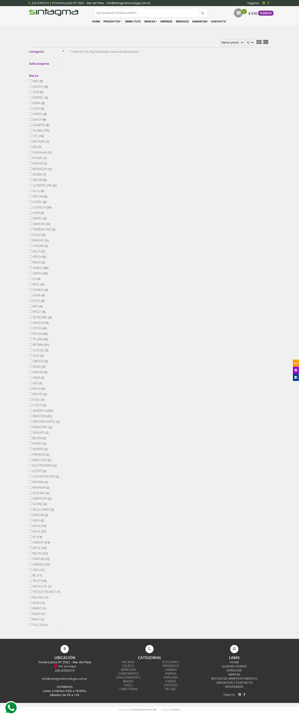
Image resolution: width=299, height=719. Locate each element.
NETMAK (40, 345)
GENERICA (42, 410)
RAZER (38, 614)
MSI (36, 147)
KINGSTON (42, 416)
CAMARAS (171, 670)
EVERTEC (40, 97)
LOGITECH (42, 207)
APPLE (39, 548)
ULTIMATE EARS (44, 185)
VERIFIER (40, 449)
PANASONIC (42, 427)
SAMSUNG (41, 224)
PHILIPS (39, 443)
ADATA (38, 603)
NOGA (39, 526)
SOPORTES (171, 685)
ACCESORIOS (170, 662)
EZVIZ (38, 301)
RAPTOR (39, 163)
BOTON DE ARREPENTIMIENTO (234, 678)
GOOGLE (40, 350)
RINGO (38, 262)
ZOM (37, 92)
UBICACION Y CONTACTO (234, 682)
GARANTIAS (199, 21)
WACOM (39, 196)
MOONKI (40, 482)
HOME (96, 21)
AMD (37, 81)
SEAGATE (40, 432)
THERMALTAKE (43, 229)
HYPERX (39, 114)
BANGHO (40, 240)
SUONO (39, 504)
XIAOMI (39, 174)
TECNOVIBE (42, 317)
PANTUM (41, 559)
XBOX (38, 520)
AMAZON (40, 323)
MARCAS (149, 21)
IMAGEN (128, 681)
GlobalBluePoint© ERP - (140, 709)
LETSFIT (39, 471)
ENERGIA (170, 673)
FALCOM (40, 625)
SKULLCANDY (43, 509)
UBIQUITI (40, 361)
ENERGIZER (41, 498)
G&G (38, 570)
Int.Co (38, 191)
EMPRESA (166, 21)
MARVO (39, 608)
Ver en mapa (67, 666)
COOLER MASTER (45, 476)
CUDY (38, 108)
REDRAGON (42, 169)
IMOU (38, 619)
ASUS (38, 356)
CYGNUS (40, 290)
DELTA (38, 251)
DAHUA (39, 119)
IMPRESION (128, 670)
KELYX (39, 531)
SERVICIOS (182, 21)
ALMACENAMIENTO (128, 677)
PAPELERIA (170, 677)
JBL (37, 575)
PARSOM (40, 515)
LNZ (37, 383)
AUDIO (128, 685)
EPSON (40, 334)
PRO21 (39, 312)
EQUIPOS (128, 666)
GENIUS (40, 268)
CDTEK (39, 328)
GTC (38, 136)
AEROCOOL (42, 586)
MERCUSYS (41, 460)
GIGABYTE (40, 125)
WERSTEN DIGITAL (46, 421)
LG (36, 279)
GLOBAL (40, 130)
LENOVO (40, 86)
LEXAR (38, 295)
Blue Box (40, 597)
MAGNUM (40, 487)
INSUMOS (128, 662)
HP (37, 537)
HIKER (38, 378)
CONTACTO (218, 21)
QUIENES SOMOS (234, 666)
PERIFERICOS (171, 666)
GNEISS (40, 273)
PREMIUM (40, 454)
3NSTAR (39, 180)
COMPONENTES (128, 673)
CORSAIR (40, 246)
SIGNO (38, 367)
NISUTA (40, 553)
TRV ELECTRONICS (46, 592)
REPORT (39, 394)
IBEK (37, 306)
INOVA (38, 389)
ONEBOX (41, 542)
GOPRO (39, 202)
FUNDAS (170, 681)
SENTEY (39, 218)
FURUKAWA (41, 152)
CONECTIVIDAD (128, 689)
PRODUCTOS (112, 21)
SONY (38, 213)
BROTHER (40, 141)
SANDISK (41, 564)
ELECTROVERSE (44, 465)
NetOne (171, 709)
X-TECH (39, 405)
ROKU (38, 400)
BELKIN (39, 438)
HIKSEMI (39, 372)
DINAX (38, 103)
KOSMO (39, 158)
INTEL (38, 284)
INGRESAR (266, 13)
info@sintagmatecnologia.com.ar (128, 3)
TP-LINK (40, 339)
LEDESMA (40, 493)
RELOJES (170, 689)
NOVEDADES (234, 686)
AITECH (39, 257)
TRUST (39, 581)
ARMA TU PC (133, 21)
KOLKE (38, 235)
